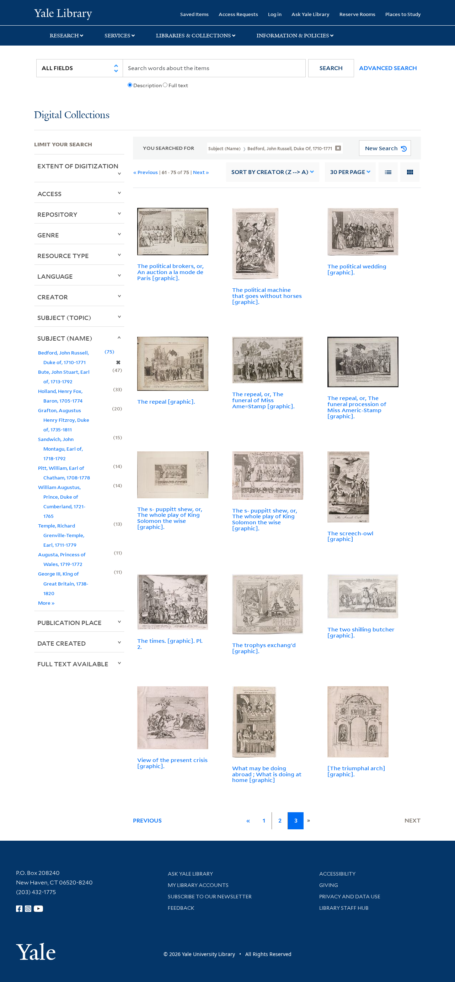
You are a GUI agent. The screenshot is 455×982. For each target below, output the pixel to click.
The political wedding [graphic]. (356, 269)
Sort (270, 172)
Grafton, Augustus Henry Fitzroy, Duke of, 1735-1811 (63, 420)
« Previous (145, 172)
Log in (275, 14)
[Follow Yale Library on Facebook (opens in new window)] (19, 908)
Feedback (181, 908)
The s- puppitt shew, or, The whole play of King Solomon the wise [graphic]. (169, 517)
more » (46, 602)
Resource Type (63, 255)
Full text (178, 85)
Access (49, 193)
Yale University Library (63, 13)
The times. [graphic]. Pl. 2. (170, 643)
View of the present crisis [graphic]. (172, 763)
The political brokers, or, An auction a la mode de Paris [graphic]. (170, 272)
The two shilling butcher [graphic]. (361, 632)
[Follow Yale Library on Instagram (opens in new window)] (28, 908)
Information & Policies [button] (293, 35)
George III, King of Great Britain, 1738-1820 (63, 583)
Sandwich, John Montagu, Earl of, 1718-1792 (60, 449)
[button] (331, 68)
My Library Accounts (198, 885)
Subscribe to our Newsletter (210, 896)
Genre (48, 235)
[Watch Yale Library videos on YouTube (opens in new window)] (38, 908)
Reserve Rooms (357, 14)
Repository (57, 214)
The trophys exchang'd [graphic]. (264, 648)
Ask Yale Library (310, 14)
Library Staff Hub (344, 908)
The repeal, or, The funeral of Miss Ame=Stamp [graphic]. (263, 400)
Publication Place (69, 622)
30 (347, 172)
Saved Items (194, 14)
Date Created (61, 643)
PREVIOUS (147, 820)
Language (55, 276)
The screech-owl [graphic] (350, 536)
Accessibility (337, 874)
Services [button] (117, 35)
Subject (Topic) (64, 317)
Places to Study (403, 14)
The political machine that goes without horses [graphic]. (267, 295)
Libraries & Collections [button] (193, 35)
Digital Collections (71, 115)
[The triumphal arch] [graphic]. (356, 771)
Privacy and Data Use (349, 896)
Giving (328, 885)
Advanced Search (388, 68)
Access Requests (238, 14)
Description (147, 85)
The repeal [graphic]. (166, 401)
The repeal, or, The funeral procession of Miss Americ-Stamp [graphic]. (356, 406)
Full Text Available (72, 664)
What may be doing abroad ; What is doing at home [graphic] (266, 774)
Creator (52, 297)
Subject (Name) (64, 338)
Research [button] (64, 35)
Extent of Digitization (77, 166)
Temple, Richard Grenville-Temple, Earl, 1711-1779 (61, 535)
